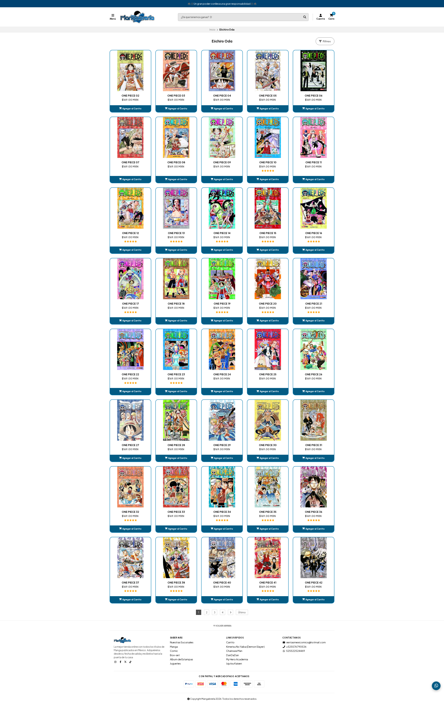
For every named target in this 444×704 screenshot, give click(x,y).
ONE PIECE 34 (222, 511)
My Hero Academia (237, 659)
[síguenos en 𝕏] (126, 661)
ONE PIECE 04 (222, 95)
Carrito (230, 642)
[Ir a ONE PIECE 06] (313, 70)
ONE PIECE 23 (176, 374)
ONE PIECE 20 (268, 303)
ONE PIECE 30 (268, 445)
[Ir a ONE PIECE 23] (176, 349)
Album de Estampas (181, 659)
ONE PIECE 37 (130, 582)
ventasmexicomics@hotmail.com (306, 642)
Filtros (326, 41)
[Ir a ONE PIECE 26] (313, 349)
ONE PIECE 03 (176, 95)
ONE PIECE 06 (313, 95)
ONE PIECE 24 (222, 374)
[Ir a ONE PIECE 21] (313, 278)
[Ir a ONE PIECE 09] (222, 137)
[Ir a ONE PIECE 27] (130, 420)
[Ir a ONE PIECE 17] (130, 278)
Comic (174, 651)
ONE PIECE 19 (222, 303)
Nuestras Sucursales (181, 642)
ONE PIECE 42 (313, 582)
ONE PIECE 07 (130, 162)
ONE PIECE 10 (267, 162)
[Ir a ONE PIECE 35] (267, 487)
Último (242, 612)
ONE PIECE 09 (222, 162)
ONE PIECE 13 (176, 233)
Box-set (175, 655)
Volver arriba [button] (223, 626)
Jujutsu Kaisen (234, 663)
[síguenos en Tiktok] (131, 661)
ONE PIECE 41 (267, 582)
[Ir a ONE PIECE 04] (222, 70)
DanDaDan (232, 655)
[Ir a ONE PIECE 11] (313, 137)
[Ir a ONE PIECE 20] (267, 278)
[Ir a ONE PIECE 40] (222, 557)
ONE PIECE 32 (130, 511)
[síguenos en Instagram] (116, 661)
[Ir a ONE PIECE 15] (267, 208)
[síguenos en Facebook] (121, 661)
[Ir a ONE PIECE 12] (130, 208)
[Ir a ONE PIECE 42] (313, 557)
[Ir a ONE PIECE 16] (313, 208)
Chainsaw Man (234, 651)
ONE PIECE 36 (313, 511)
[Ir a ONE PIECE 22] (130, 349)
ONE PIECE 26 (313, 374)
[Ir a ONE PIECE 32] (130, 487)
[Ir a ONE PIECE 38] (176, 557)
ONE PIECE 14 (222, 233)
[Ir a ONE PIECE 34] (222, 487)
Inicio (212, 29)
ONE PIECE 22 (130, 374)
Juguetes (175, 663)
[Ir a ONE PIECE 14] (222, 208)
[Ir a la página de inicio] (137, 17)
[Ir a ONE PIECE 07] (130, 137)
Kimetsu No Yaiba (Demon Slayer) (245, 646)
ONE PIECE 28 (176, 445)
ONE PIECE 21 (313, 303)
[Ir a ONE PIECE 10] (267, 137)
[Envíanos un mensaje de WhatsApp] (436, 685)
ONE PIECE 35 (267, 511)
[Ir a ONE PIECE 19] (222, 278)
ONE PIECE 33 (176, 511)
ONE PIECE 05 (268, 95)
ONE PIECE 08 (176, 162)
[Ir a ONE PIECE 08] (176, 137)
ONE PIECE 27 (130, 445)
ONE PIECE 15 (267, 233)
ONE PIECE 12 (130, 233)
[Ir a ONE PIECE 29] (222, 420)
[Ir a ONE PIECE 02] (130, 70)
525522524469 (295, 651)
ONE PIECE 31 (313, 445)
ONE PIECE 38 (176, 582)
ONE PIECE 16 (313, 233)
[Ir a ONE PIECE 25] (267, 349)
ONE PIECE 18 (176, 303)
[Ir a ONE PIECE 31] (313, 420)
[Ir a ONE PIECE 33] (176, 487)
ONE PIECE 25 (267, 374)
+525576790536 (296, 646)
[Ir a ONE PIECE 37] (130, 557)
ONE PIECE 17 (130, 303)
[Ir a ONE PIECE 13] (176, 208)
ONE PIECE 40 (222, 582)
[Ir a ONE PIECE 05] (267, 70)
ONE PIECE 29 (222, 445)
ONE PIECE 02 (130, 95)
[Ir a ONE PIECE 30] (267, 420)
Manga (174, 646)
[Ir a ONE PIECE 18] (176, 278)
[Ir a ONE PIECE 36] (313, 487)
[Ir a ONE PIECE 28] (176, 420)
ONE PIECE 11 (313, 162)
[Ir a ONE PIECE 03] (176, 70)
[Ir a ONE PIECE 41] (267, 557)
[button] (130, 108)
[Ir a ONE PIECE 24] (222, 349)
